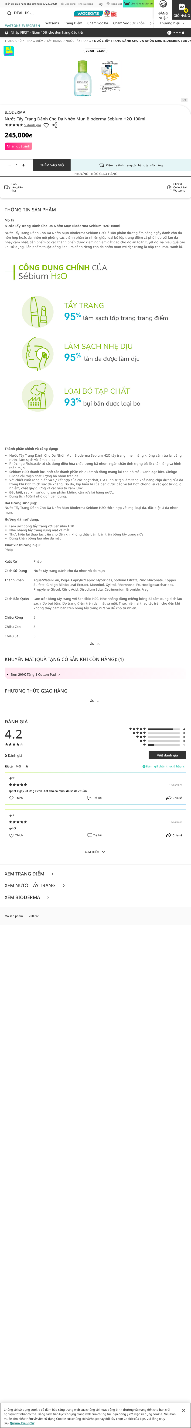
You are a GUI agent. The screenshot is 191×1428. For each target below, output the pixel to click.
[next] (150, 23)
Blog (99, 4)
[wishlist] (46, 125)
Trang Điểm (73, 23)
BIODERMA (15, 112)
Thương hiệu (170, 23)
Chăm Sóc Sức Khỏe (129, 23)
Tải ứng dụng (68, 3)
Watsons (52, 23)
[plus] (23, 165)
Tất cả (9, 766)
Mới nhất (22, 766)
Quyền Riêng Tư (22, 1423)
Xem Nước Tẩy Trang (31, 885)
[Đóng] (183, 1410)
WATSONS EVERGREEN (22, 25)
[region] (95, 1415)
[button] (181, 10)
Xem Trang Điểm (25, 874)
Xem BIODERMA (23, 897)
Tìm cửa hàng (85, 3)
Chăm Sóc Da (97, 23)
